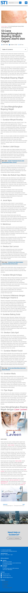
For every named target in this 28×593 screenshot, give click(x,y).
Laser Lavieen (20, 409)
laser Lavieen (18, 461)
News (6, 26)
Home (2, 26)
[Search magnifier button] (20, 3)
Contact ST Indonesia (14, 538)
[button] (26, 2)
